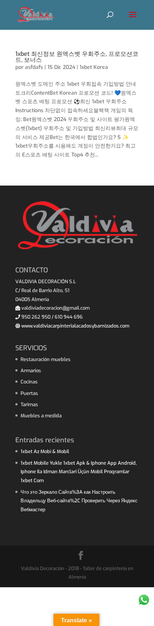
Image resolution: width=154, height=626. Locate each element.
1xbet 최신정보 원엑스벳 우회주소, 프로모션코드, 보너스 (76, 57)
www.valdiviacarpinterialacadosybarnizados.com (74, 326)
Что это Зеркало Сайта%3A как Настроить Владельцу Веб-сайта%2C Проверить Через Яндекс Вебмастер (79, 501)
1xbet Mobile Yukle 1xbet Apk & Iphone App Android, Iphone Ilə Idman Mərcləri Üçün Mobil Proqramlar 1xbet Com (79, 472)
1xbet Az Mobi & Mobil (45, 451)
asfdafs (34, 67)
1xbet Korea (94, 67)
